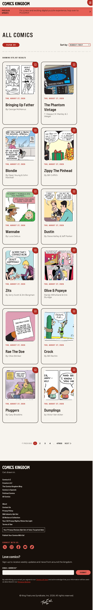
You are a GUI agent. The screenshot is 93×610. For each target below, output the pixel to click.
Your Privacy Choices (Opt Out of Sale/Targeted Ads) (24, 530)
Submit (83, 572)
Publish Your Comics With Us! (13, 535)
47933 (59, 443)
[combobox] (80, 44)
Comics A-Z (6, 479)
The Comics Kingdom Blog (12, 486)
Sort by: (64, 44)
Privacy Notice (24, 582)
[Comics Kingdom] (16, 467)
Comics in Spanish (9, 490)
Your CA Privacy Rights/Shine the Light (17, 521)
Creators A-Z (7, 483)
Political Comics (8, 493)
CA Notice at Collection (11, 517)
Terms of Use (7, 524)
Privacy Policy (7, 510)
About (4, 504)
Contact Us (6, 507)
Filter (9, 45)
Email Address (9, 568)
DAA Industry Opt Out (10, 514)
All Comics (6, 496)
